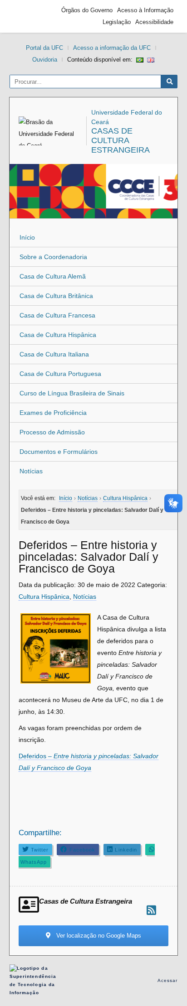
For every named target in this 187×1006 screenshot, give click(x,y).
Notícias (31, 471)
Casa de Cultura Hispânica (58, 334)
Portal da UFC (44, 47)
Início (27, 237)
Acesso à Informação (145, 10)
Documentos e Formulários (59, 451)
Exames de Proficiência (53, 412)
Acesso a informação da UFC (112, 47)
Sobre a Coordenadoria (53, 256)
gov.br (30, 16)
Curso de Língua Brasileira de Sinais (72, 393)
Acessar (167, 980)
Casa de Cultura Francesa (57, 315)
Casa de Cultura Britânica (56, 295)
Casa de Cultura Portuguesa (60, 373)
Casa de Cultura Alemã (53, 276)
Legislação (117, 22)
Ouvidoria (44, 59)
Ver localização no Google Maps (97, 935)
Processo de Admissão (52, 432)
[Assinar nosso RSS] (151, 910)
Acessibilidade (154, 22)
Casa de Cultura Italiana (54, 354)
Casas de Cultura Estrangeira (120, 140)
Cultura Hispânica (44, 596)
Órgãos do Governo (87, 10)
